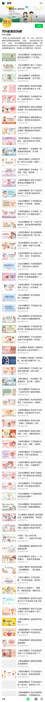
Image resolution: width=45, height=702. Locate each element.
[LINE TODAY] (3, 3)
